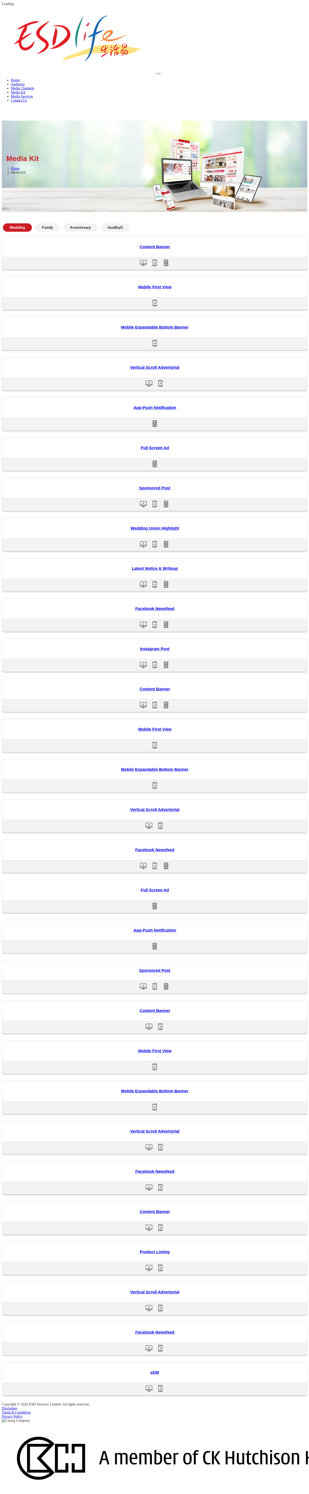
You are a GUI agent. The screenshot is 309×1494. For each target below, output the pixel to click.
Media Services (22, 96)
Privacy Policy (12, 1416)
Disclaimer (9, 1408)
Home (15, 80)
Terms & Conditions (16, 1412)
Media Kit (18, 92)
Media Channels (22, 88)
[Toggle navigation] (159, 73)
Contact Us (19, 100)
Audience (18, 84)
